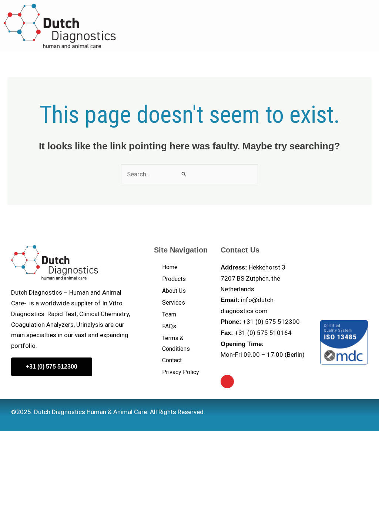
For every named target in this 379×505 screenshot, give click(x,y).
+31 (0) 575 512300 (271, 321)
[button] (360, 26)
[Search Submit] (183, 173)
